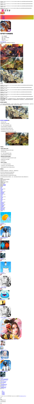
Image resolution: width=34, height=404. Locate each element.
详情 (1, 239)
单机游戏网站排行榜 (3, 385)
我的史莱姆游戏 (2, 299)
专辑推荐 (3, 394)
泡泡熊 (1, 198)
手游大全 (3, 16)
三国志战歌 (2, 359)
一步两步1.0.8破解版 (3, 317)
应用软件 (3, 17)
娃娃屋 (1, 190)
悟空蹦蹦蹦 (2, 206)
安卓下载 (1, 41)
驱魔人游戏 (2, 258)
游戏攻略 (3, 393)
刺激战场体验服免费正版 (4, 237)
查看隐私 (4, 185)
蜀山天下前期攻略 (3, 382)
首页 (2, 15)
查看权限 (4, 184)
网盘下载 (4, 41)
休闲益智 (1, 191)
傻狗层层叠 (2, 193)
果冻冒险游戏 (2, 223)
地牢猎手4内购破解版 (4, 120)
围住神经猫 (2, 203)
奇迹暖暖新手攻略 (3, 387)
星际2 (1, 201)
